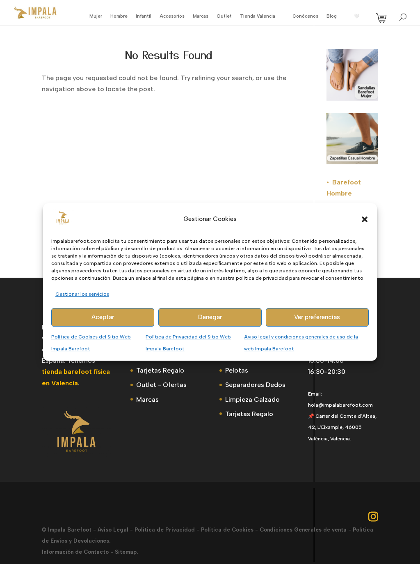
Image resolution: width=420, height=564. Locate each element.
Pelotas (236, 370)
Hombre (119, 16)
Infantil (143, 16)
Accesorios (172, 16)
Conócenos (305, 16)
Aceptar (102, 317)
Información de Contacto (75, 552)
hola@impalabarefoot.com (340, 405)
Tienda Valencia (257, 16)
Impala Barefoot (69, 530)
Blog (331, 16)
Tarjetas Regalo (160, 370)
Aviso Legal (113, 530)
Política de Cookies (227, 530)
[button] (365, 219)
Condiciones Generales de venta (303, 530)
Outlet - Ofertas (161, 385)
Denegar (210, 317)
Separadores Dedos (255, 385)
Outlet (224, 16)
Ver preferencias (317, 317)
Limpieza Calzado (252, 399)
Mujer (95, 16)
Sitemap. (126, 552)
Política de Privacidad (165, 530)
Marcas (200, 16)
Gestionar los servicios (82, 294)
